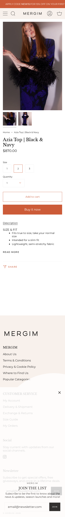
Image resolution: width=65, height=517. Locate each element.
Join (54, 507)
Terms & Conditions (17, 360)
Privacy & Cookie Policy (19, 366)
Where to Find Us (15, 373)
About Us (9, 354)
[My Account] (49, 13)
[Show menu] (5, 13)
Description (10, 223)
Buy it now (32, 209)
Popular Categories (16, 379)
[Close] (59, 392)
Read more (11, 252)
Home (6, 132)
